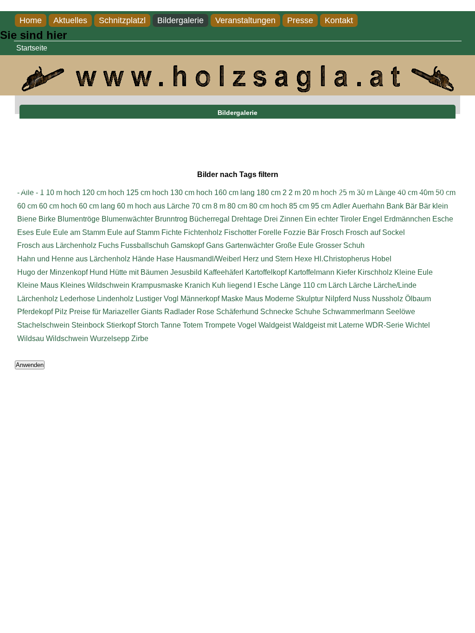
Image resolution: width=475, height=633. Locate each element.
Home (30, 20)
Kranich (197, 285)
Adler (341, 206)
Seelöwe (400, 312)
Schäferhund (237, 312)
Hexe (303, 259)
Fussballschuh (145, 245)
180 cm (269, 192)
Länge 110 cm (303, 285)
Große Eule (295, 245)
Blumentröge (79, 219)
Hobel (382, 259)
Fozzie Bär (301, 232)
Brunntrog (171, 219)
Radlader (179, 312)
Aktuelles (70, 20)
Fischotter (240, 232)
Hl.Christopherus (342, 259)
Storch (148, 325)
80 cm (237, 206)
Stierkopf (120, 325)
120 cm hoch (103, 192)
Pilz (61, 312)
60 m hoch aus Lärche (153, 206)
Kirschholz (375, 272)
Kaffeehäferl (224, 272)
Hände (143, 259)
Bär (411, 206)
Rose (205, 312)
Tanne (170, 325)
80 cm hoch (268, 206)
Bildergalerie (180, 20)
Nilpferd (338, 299)
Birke (47, 219)
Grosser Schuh (340, 245)
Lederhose (77, 299)
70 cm (202, 206)
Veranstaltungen (245, 20)
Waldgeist (274, 325)
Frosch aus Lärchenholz (56, 245)
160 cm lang (234, 192)
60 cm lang (97, 206)
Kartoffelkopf (266, 272)
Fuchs (108, 245)
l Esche (266, 285)
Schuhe (308, 312)
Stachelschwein (43, 325)
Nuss (361, 299)
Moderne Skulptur (294, 299)
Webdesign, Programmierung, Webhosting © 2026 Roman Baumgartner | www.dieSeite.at (391, 192)
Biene (27, 219)
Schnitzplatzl (122, 20)
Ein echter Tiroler (333, 219)
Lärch (337, 285)
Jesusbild (186, 272)
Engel (372, 219)
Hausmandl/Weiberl (208, 259)
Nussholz (387, 299)
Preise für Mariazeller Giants (115, 312)
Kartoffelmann (311, 272)
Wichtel (417, 325)
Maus (254, 299)
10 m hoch (63, 192)
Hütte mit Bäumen (138, 272)
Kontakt (339, 20)
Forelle (270, 232)
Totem (193, 325)
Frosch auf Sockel (375, 232)
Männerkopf (199, 299)
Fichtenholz (203, 232)
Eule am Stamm (79, 232)
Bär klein (433, 206)
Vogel (247, 325)
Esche (442, 219)
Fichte (171, 232)
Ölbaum (418, 299)
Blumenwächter (127, 219)
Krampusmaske (157, 285)
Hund (99, 272)
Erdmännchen (407, 219)
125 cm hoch (147, 192)
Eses (25, 232)
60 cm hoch (58, 206)
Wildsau (30, 338)
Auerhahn (368, 206)
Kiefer (346, 272)
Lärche (360, 285)
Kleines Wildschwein (94, 285)
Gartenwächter (249, 245)
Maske (232, 299)
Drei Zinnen (283, 219)
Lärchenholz (37, 299)
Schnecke (276, 312)
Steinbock (87, 325)
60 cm (27, 206)
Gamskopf (187, 245)
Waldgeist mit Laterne (328, 325)
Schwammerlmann (353, 312)
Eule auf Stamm (133, 232)
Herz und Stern (268, 259)
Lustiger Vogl (157, 299)
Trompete (220, 325)
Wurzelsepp (109, 338)
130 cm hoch (191, 192)
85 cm (299, 206)
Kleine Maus (37, 285)
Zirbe (139, 338)
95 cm (321, 206)
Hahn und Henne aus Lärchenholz (73, 259)
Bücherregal (209, 219)
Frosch (332, 232)
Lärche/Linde (395, 285)
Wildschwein (67, 338)
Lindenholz (115, 299)
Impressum (31, 188)
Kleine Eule (413, 272)
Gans (215, 245)
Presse (300, 20)
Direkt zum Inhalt (27, 5)
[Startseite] (237, 90)
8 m (219, 206)
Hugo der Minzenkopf (52, 272)
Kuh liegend (232, 285)
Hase (165, 259)
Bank (395, 206)
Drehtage (246, 219)
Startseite (31, 48)
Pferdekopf (35, 312)
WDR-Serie (385, 325)
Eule (43, 232)
